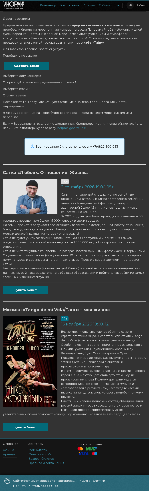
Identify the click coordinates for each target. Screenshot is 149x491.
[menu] (74, 5)
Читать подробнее (43, 486)
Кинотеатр (48, 5)
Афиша (89, 5)
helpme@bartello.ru (72, 128)
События (105, 5)
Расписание (69, 5)
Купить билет (26, 290)
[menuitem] (48, 5)
